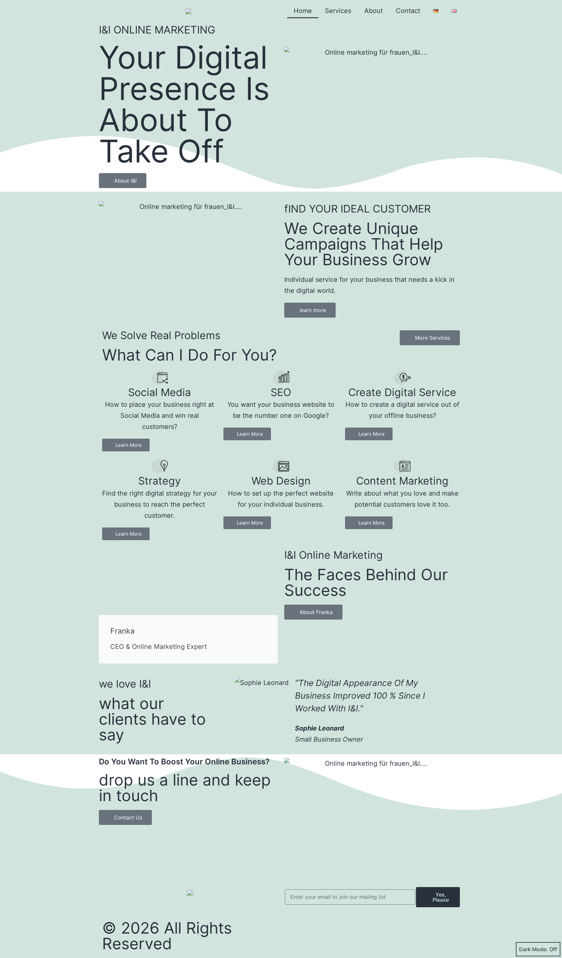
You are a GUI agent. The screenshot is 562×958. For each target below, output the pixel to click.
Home (303, 11)
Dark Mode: (533, 949)
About (373, 11)
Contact (408, 11)
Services (338, 11)
